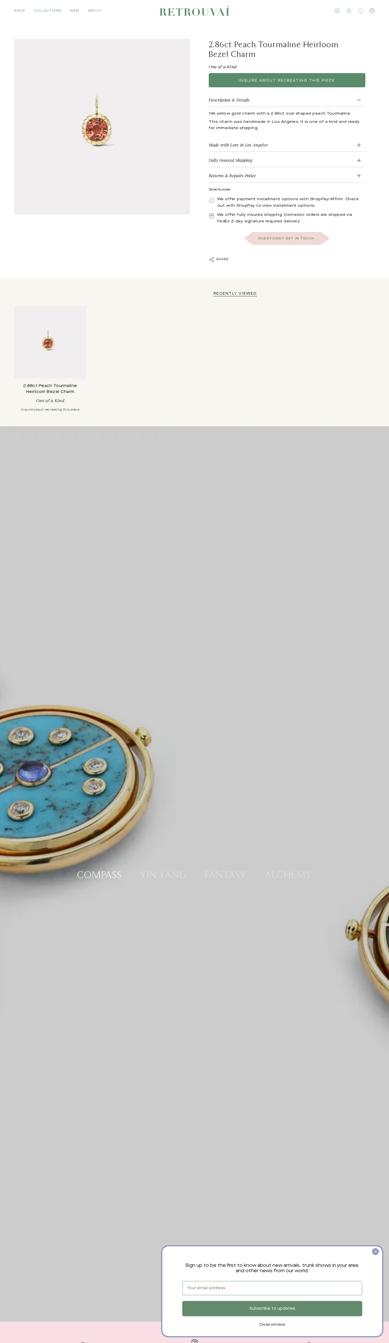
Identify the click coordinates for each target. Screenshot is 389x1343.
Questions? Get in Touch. (287, 238)
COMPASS (99, 874)
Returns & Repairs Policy (232, 175)
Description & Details (229, 100)
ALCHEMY (288, 874)
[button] (20, 10)
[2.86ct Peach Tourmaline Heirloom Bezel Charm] (50, 342)
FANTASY (225, 874)
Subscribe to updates (272, 1308)
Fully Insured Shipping (231, 160)
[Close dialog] (375, 1251)
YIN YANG (163, 874)
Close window (272, 1325)
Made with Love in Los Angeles (238, 145)
